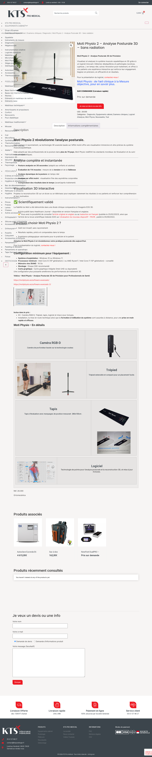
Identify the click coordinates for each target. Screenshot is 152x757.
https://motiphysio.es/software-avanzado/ (31, 280)
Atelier (7, 150)
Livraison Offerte (19, 710)
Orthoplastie (10, 217)
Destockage (11, 261)
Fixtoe (7, 256)
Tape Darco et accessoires (16, 252)
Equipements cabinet (15, 26)
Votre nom (17, 621)
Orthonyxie (9, 228)
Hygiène (8, 193)
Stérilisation (10, 66)
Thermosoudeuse (12, 75)
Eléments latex (11, 101)
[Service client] (133, 705)
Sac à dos (53, 552)
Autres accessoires (13, 213)
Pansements (10, 242)
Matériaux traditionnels (14, 122)
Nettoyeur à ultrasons (14, 191)
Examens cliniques (12, 33)
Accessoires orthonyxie (15, 238)
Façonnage (9, 165)
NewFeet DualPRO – (90, 552)
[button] (71, 45)
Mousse (8, 126)
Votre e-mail (18, 632)
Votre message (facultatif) (24, 646)
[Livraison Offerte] (19, 705)
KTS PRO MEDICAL (13, 23)
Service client (133, 710)
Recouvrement (11, 131)
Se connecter (143, 2)
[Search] (96, 13)
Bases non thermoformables (17, 93)
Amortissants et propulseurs (17, 110)
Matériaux (9, 86)
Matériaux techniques (14, 105)
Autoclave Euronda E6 (26, 552)
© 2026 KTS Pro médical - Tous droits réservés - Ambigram (76, 754)
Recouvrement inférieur (15, 146)
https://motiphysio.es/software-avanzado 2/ (32, 284)
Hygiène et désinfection (15, 181)
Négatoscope (10, 45)
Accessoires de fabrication (16, 224)
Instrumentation (11, 198)
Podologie (10, 81)
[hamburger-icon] (147, 23)
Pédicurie (10, 171)
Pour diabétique (11, 118)
